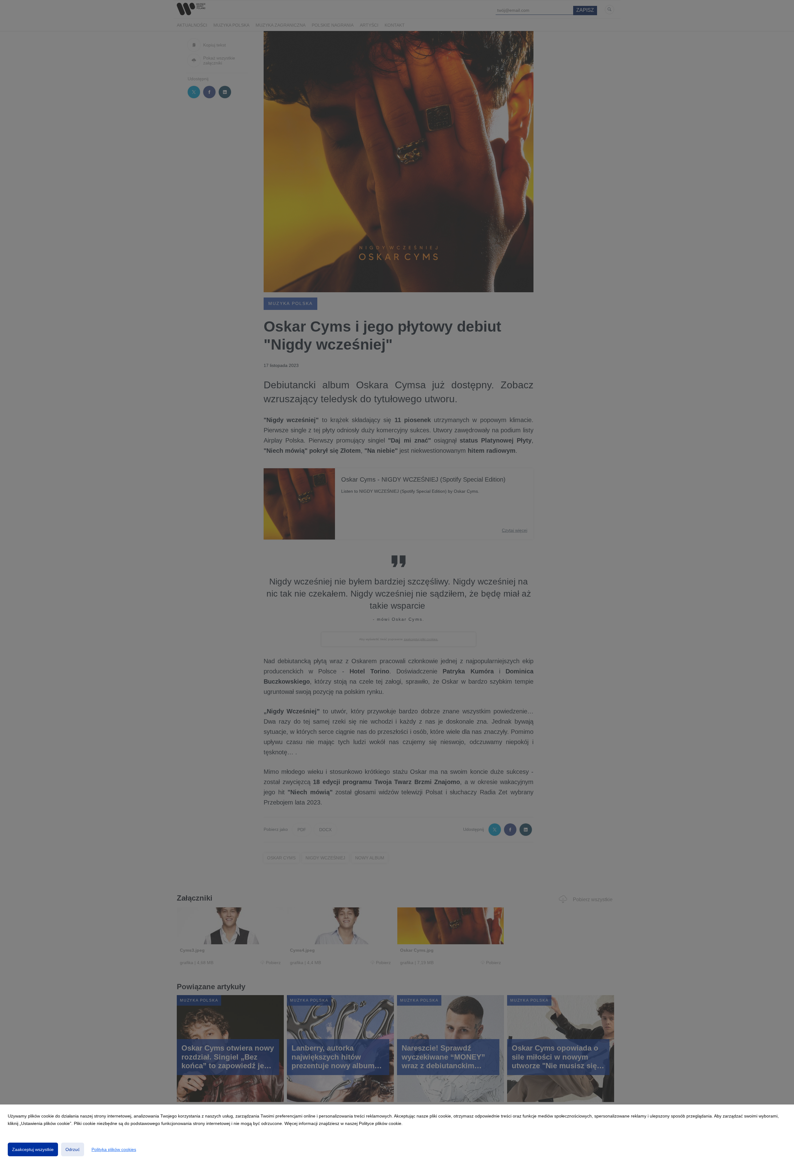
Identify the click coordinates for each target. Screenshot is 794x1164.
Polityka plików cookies (113, 1149)
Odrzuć (72, 1149)
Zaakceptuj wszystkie (33, 1149)
